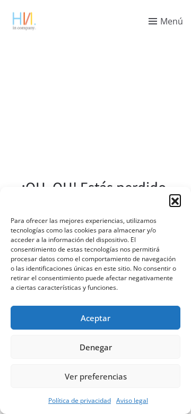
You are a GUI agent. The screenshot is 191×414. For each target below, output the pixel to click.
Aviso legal (132, 400)
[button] (175, 200)
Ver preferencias (96, 376)
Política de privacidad (79, 400)
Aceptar (95, 318)
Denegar (96, 347)
